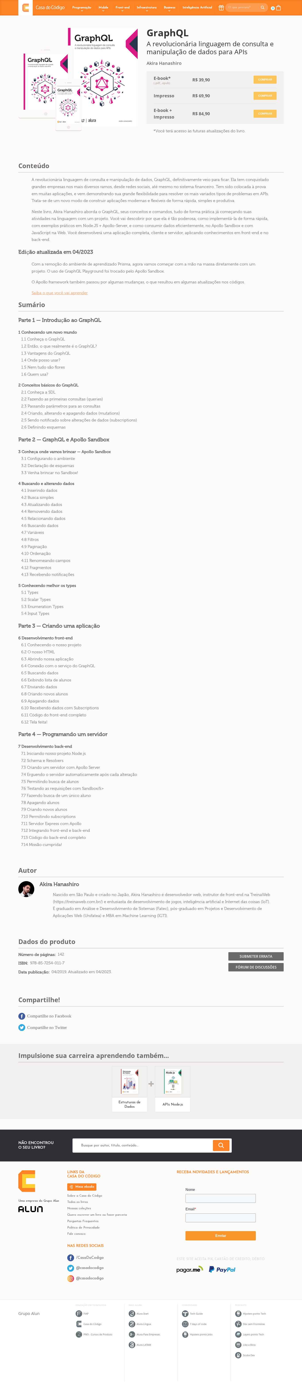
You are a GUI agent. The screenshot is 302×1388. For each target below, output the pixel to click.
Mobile (103, 7)
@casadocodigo (90, 1268)
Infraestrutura (147, 7)
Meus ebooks (84, 1186)
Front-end (123, 7)
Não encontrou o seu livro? (36, 1145)
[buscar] (262, 7)
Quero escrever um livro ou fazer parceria (97, 1215)
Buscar (221, 1145)
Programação (81, 7)
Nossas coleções (79, 1208)
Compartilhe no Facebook (49, 1016)
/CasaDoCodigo (90, 1258)
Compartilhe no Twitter (47, 1027)
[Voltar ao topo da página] (26, 1191)
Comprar (265, 79)
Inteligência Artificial (197, 7)
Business (169, 7)
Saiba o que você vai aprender (60, 293)
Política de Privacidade (83, 1227)
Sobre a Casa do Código (84, 1196)
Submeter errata (256, 956)
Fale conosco (76, 1234)
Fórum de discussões (256, 967)
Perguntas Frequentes (82, 1221)
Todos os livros (77, 1202)
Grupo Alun (29, 1313)
